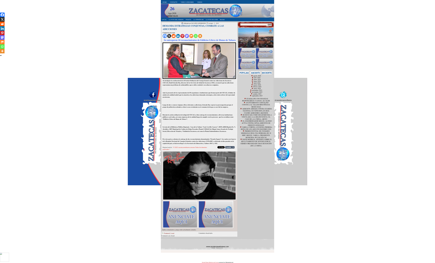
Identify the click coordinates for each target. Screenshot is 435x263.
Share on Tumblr (229, 147)
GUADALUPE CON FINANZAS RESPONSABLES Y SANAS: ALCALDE (256, 100)
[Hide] (1, 55)
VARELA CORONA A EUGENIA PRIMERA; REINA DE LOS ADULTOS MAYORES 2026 (256, 128)
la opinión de (198, 19)
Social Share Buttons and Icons (210, 262)
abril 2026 (257, 83)
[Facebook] (165, 36)
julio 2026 (257, 77)
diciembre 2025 (257, 90)
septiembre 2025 (257, 96)
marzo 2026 (257, 85)
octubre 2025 (257, 94)
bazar (222, 19)
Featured (167, 233)
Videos (199, 2)
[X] (169, 36)
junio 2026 (257, 79)
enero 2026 (257, 88)
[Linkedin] (178, 36)
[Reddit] (174, 36)
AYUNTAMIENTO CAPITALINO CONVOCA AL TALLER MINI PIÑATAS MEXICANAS (256, 105)
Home (165, 2)
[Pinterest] (182, 36)
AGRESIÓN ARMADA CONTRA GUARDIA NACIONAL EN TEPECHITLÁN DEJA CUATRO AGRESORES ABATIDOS (257, 111)
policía (188, 19)
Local (172, 233)
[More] (200, 36)
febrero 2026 (257, 87)
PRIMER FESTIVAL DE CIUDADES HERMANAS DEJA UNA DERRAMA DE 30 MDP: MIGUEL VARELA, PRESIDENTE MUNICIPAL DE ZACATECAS (256, 134)
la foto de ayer (212, 19)
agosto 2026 (257, 76)
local (164, 19)
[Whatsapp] (196, 36)
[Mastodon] (187, 36)
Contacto (173, 2)
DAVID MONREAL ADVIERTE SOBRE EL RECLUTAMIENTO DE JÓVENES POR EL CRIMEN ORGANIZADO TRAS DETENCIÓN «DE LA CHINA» (256, 142)
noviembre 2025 (257, 92)
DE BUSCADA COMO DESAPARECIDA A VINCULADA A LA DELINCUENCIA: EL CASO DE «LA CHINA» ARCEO (257, 117)
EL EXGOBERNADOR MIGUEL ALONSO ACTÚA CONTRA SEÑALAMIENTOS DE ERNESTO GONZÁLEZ (257, 123)
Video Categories (187, 2)
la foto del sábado (176, 19)
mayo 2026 (257, 81)
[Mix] (191, 36)
